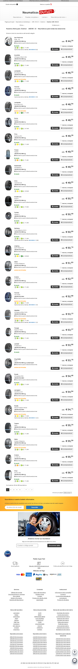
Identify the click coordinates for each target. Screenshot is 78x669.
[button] (74, 651)
